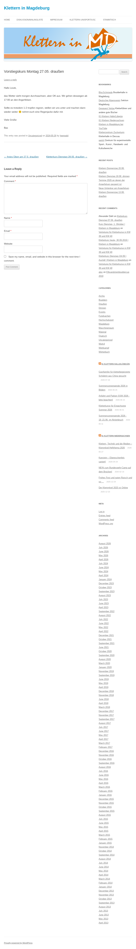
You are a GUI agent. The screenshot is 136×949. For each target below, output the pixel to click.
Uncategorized (35, 135)
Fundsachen (104, 316)
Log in (101, 511)
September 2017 (106, 719)
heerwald (64, 135)
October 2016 (105, 759)
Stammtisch (109, 20)
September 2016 (106, 763)
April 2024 (103, 575)
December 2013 (106, 891)
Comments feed (106, 519)
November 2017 (106, 715)
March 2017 (104, 743)
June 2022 (104, 623)
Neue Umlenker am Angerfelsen (114, 188)
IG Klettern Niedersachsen (111, 120)
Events (102, 312)
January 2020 (105, 667)
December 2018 (106, 691)
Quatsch (103, 336)
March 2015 (104, 835)
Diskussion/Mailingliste (30, 20)
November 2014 (106, 847)
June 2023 (104, 603)
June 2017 (104, 731)
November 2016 (106, 755)
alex (101, 272)
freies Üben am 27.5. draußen (21, 156)
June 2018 (104, 699)
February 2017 (105, 747)
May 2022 (103, 627)
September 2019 (106, 675)
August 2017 (105, 723)
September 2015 (106, 811)
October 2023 (105, 587)
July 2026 (103, 547)
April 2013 (103, 923)
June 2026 (104, 551)
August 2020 (105, 659)
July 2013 (103, 911)
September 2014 (106, 855)
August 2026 (105, 543)
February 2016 (105, 791)
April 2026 (103, 559)
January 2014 (105, 887)
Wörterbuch (104, 352)
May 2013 (103, 919)
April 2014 (103, 875)
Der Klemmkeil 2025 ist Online (113, 487)
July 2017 (103, 727)
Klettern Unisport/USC (83, 20)
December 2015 (106, 799)
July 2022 (103, 619)
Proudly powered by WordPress (18, 943)
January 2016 (105, 795)
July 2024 (103, 563)
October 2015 (105, 807)
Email (7, 231)
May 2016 (103, 779)
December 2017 (106, 711)
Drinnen (102, 308)
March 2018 (104, 707)
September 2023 (106, 591)
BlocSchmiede (106, 92)
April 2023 (103, 607)
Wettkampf (104, 348)
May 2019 (103, 683)
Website (8, 243)
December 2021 (106, 635)
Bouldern (103, 300)
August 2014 (105, 859)
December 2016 (106, 751)
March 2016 (104, 787)
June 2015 (104, 823)
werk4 (101, 140)
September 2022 (106, 611)
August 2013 (105, 907)
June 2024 (104, 567)
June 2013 (104, 915)
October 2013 (105, 899)
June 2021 (104, 647)
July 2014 (103, 863)
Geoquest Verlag (107, 108)
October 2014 (105, 851)
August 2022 (105, 615)
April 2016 (103, 783)
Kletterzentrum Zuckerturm (111, 132)
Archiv (102, 296)
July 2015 (103, 819)
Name (8, 218)
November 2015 (106, 803)
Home (7, 20)
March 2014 (104, 879)
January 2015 (105, 843)
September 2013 (106, 903)
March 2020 (104, 663)
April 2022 (103, 631)
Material (102, 332)
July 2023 (103, 599)
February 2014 (105, 883)
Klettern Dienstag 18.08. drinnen (114, 176)
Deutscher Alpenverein (109, 100)
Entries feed (104, 515)
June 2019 (104, 679)
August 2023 (105, 595)
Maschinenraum (106, 328)
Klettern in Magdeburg (27, 7)
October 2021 (105, 639)
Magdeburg (104, 324)
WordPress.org (106, 523)
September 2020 (106, 655)
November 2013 (106, 895)
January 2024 (105, 579)
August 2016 (105, 767)
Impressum (56, 20)
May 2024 (103, 571)
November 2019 (106, 671)
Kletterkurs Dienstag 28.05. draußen (66, 156)
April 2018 (103, 703)
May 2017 (103, 735)
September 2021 (106, 643)
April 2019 (103, 687)
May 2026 (103, 555)
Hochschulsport (106, 320)
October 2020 (105, 651)
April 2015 (103, 831)
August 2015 (105, 815)
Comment (10, 181)
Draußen (103, 304)
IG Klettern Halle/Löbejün (111, 116)
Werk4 (102, 344)
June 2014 (104, 867)
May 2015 (103, 827)
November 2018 (106, 695)
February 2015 (105, 839)
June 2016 (104, 775)
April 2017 (103, 739)
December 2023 (106, 583)
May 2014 (103, 871)
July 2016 (103, 771)
